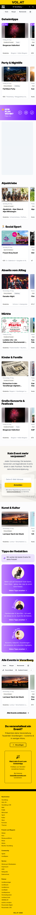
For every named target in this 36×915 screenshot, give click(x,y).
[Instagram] (26, 112)
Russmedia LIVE (7, 907)
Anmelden (18, 485)
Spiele (3, 853)
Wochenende (22, 11)
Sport (3, 815)
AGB (3, 869)
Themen (4, 825)
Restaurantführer (7, 838)
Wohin (3, 843)
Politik (3, 810)
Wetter (4, 833)
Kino (3, 835)
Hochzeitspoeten (7, 895)
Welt (3, 807)
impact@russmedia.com (18, 775)
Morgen (14, 11)
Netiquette (5, 871)
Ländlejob (4, 890)
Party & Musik (9, 670)
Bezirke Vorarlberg (7, 845)
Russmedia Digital (7, 905)
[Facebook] (20, 112)
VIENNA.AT (5, 900)
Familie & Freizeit (23, 670)
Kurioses (4, 822)
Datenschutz (5, 874)
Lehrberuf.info (6, 897)
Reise (3, 840)
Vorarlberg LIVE (6, 805)
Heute (6, 11)
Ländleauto (5, 885)
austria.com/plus (7, 902)
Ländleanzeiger (6, 882)
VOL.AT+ (4, 802)
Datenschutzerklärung (14, 491)
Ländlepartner (6, 892)
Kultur (3, 817)
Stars (3, 820)
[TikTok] (32, 112)
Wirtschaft (5, 812)
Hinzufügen (19, 745)
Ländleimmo (5, 887)
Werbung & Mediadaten (9, 864)
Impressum (5, 866)
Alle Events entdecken (16, 713)
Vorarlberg (5, 800)
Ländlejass (5, 856)
